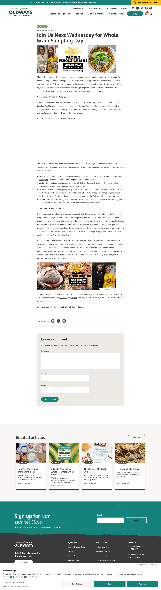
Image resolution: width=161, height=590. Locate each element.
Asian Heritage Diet (103, 556)
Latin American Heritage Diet (106, 560)
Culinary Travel (116, 13)
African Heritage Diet (103, 551)
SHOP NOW (92, 2)
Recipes (79, 13)
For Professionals (78, 8)
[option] (66, 2)
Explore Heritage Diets (60, 13)
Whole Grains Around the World (91, 244)
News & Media (94, 8)
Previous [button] (31, 2)
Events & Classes (96, 13)
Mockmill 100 (80, 189)
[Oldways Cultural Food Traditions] (133, 8)
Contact (124, 8)
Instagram (43, 179)
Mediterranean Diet (103, 547)
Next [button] (99, 2)
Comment (45, 351)
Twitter (114, 176)
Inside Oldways (110, 8)
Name (44, 373)
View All (136, 437)
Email (44, 385)
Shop (135, 14)
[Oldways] (20, 11)
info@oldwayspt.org (135, 546)
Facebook (107, 176)
